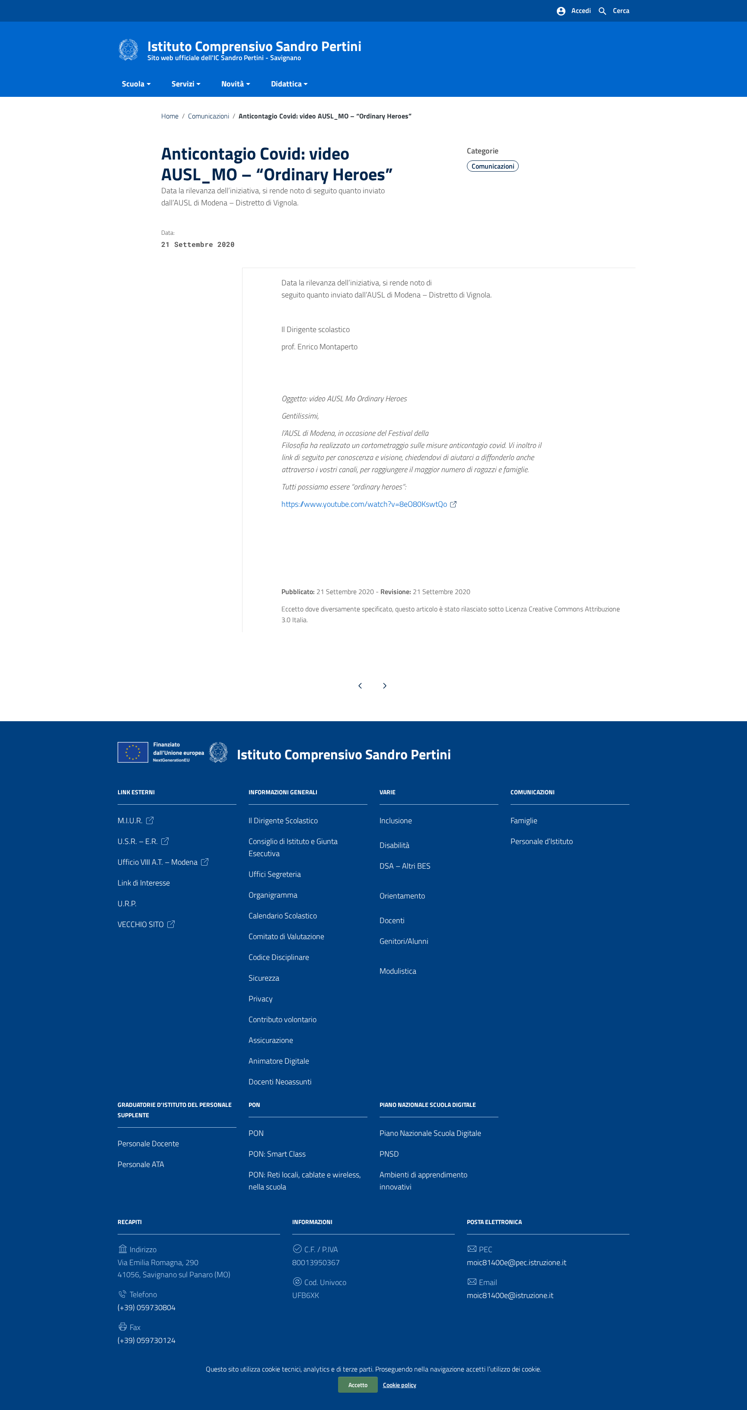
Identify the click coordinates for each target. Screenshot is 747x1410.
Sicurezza (264, 978)
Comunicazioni (208, 116)
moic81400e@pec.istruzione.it (516, 1262)
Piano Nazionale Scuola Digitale (430, 1133)
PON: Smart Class (277, 1154)
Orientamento (402, 896)
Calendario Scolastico (283, 915)
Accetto (357, 1384)
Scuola (133, 84)
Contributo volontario (282, 1019)
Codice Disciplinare (279, 957)
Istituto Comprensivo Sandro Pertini (254, 47)
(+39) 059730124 (147, 1340)
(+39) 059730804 (147, 1307)
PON (256, 1133)
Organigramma (273, 895)
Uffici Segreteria (275, 874)
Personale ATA (141, 1164)
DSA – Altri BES (405, 866)
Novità (232, 84)
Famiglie (524, 820)
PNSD (389, 1154)
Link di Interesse (144, 883)
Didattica (286, 84)
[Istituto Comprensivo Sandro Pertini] (128, 49)
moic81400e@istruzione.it (510, 1295)
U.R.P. (127, 903)
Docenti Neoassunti (280, 1081)
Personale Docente (148, 1143)
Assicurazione (271, 1040)
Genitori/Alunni (404, 941)
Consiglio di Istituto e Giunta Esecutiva (293, 847)
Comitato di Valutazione (286, 936)
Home (170, 116)
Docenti (392, 920)
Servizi (183, 84)
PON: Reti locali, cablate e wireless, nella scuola (305, 1181)
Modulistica (398, 971)
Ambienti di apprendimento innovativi (423, 1181)
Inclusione (396, 820)
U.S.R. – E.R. (138, 841)
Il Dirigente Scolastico (283, 820)
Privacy (261, 998)
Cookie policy (399, 1384)
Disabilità (394, 845)
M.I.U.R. (130, 820)
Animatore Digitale (279, 1061)
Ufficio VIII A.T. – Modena (158, 862)
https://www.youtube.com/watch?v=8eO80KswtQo (364, 504)
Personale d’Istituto (542, 841)
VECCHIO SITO (141, 924)
